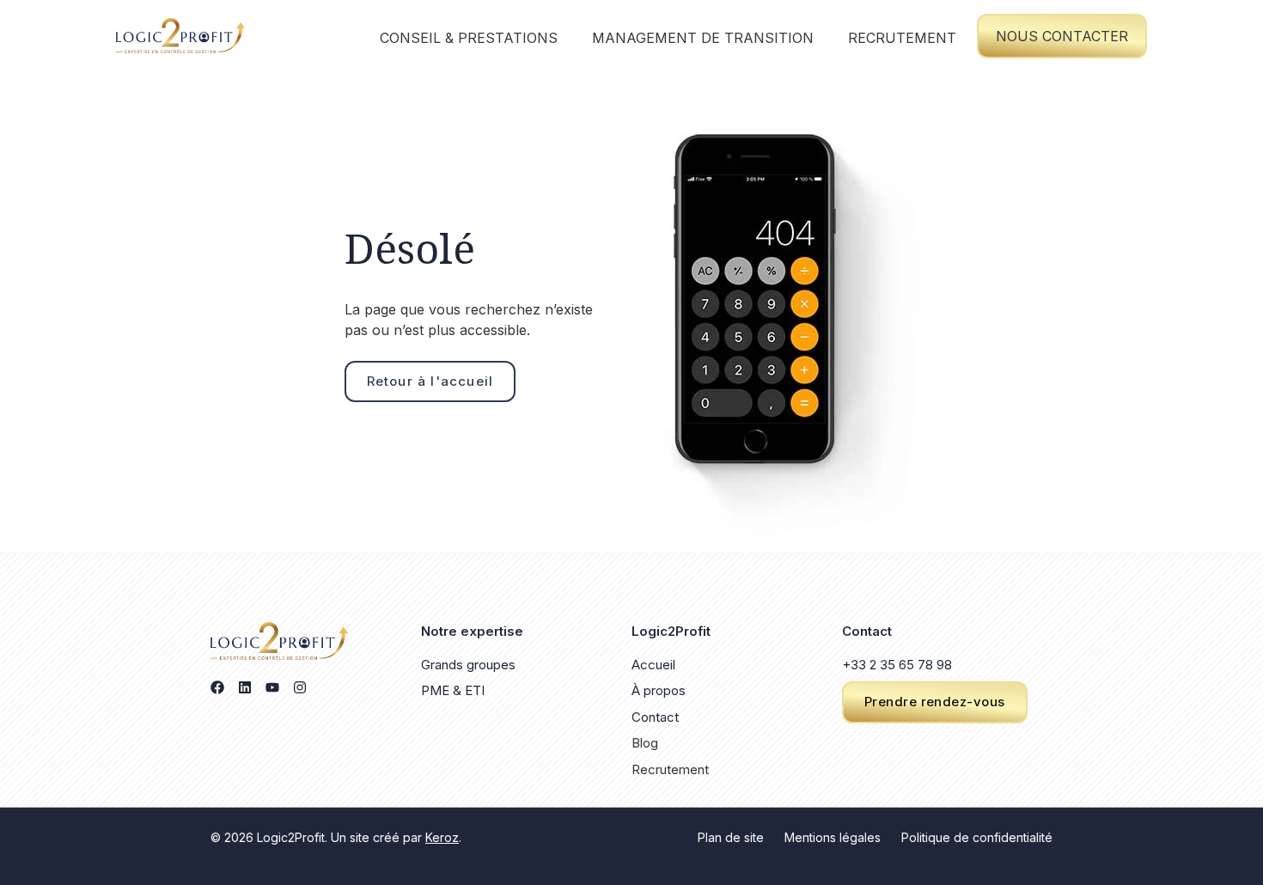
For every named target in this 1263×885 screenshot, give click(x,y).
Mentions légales (832, 837)
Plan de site (731, 837)
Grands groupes (468, 664)
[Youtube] (272, 687)
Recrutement (902, 37)
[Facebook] (217, 687)
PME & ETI (453, 690)
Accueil (653, 664)
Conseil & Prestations (469, 37)
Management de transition (703, 37)
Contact (655, 717)
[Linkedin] (245, 687)
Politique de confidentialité (976, 837)
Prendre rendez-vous (934, 701)
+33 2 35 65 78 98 (897, 664)
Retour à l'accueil (430, 381)
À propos (659, 690)
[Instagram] (300, 687)
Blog (645, 743)
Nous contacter (1062, 36)
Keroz (442, 837)
